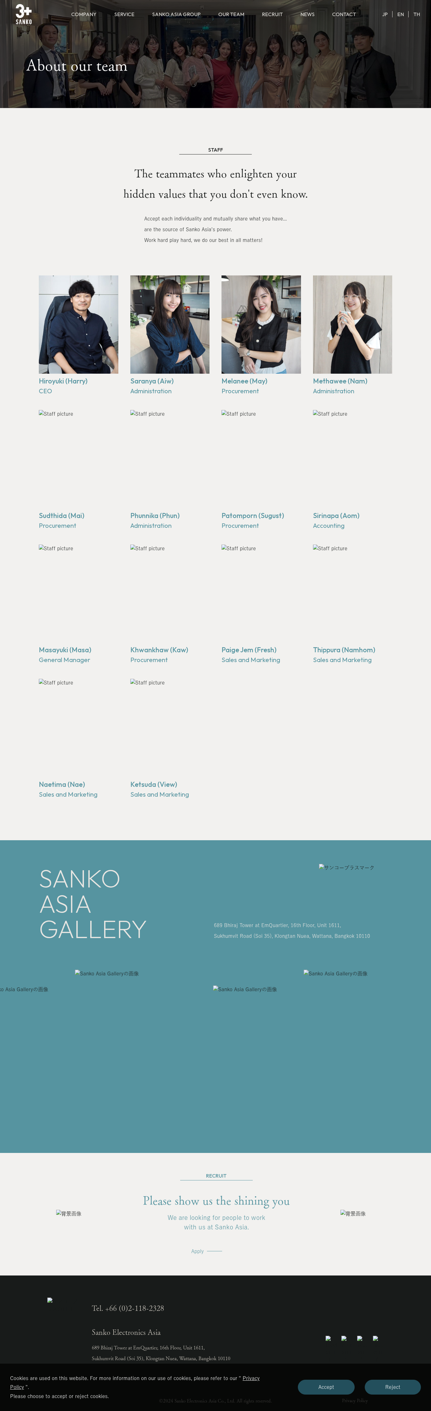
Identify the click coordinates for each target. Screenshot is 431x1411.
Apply (197, 1251)
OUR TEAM (231, 14)
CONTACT (344, 14)
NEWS (307, 14)
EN (400, 14)
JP (385, 14)
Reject (392, 1387)
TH (416, 14)
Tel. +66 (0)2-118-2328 (128, 1308)
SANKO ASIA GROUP (176, 14)
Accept (326, 1387)
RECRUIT (272, 14)
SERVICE (124, 14)
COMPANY (84, 14)
